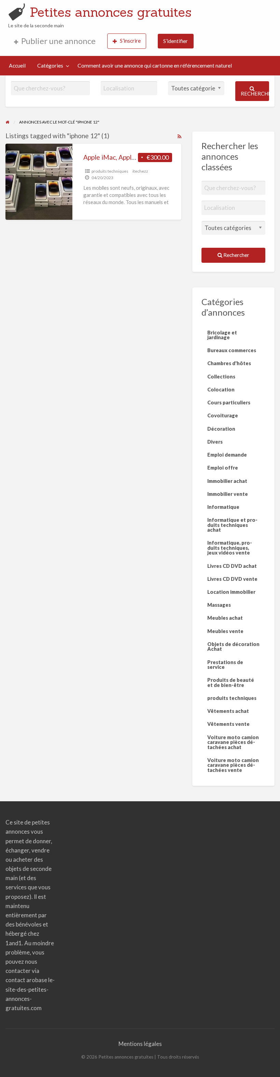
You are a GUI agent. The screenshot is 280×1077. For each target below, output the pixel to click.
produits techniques (110, 171)
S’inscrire (130, 41)
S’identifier (175, 41)
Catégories (50, 65)
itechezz (140, 171)
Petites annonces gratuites (111, 12)
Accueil (17, 65)
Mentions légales (140, 1043)
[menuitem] (54, 41)
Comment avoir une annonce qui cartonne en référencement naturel (155, 65)
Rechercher (255, 93)
